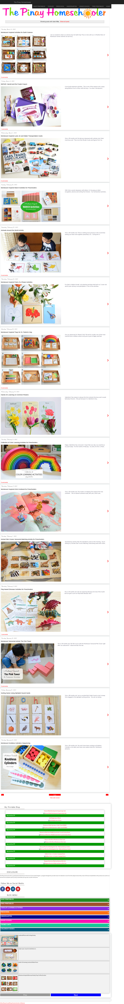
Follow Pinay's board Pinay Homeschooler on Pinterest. (12, 1003)
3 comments (4, 482)
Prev (25, 995)
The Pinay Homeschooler (22, 2)
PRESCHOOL (60, 6)
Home (54, 795)
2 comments (4, 77)
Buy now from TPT (11, 815)
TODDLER (51, 6)
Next (76, 995)
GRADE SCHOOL (84, 6)
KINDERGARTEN (72, 6)
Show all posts (64, 21)
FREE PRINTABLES (98, 6)
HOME (108, 6)
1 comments (4, 129)
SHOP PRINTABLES (39, 6)
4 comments (4, 275)
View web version (55, 798)
